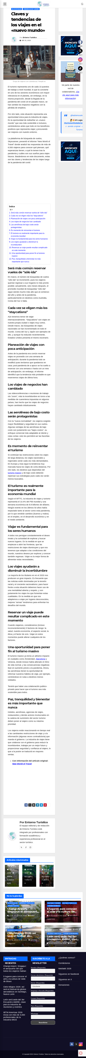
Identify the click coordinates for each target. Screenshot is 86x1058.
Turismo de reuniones (70, 933)
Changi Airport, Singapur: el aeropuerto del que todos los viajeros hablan (14, 968)
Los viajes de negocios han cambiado (26, 222)
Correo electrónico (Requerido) (42, 975)
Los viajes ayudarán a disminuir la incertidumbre (24, 243)
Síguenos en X (65, 979)
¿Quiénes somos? (66, 958)
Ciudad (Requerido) (38, 998)
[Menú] (5, 4)
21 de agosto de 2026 (18, 915)
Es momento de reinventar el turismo (25, 230)
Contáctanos (64, 963)
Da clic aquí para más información (70, 95)
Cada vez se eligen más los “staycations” (27, 216)
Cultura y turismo (54, 903)
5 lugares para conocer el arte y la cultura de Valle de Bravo (62, 911)
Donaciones (63, 985)
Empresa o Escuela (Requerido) (42, 991)
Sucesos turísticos (14, 930)
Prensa (72, 943)
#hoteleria (77, 123)
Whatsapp (34, 1014)
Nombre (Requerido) (38, 967)
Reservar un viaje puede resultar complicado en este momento (29, 249)
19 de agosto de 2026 (58, 943)
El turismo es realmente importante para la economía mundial (27, 234)
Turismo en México (54, 906)
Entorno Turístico (30, 37)
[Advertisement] (29, 185)
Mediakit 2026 (64, 968)
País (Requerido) (37, 1006)
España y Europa (13, 906)
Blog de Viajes (16, 9)
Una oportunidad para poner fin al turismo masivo (28, 254)
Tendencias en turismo (31, 9)
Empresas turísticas (26, 903)
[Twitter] (21, 847)
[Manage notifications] (81, 1053)
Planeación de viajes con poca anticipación (28, 219)
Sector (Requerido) (37, 983)
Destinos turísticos (69, 903)
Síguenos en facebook (68, 974)
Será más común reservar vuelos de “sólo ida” (29, 213)
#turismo (68, 123)
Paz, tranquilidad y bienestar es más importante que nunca (26, 260)
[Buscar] (82, 4)
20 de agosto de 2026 (18, 940)
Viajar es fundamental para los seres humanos (29, 239)
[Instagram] (30, 847)
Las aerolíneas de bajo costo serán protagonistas (25, 226)
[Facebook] (26, 847)
